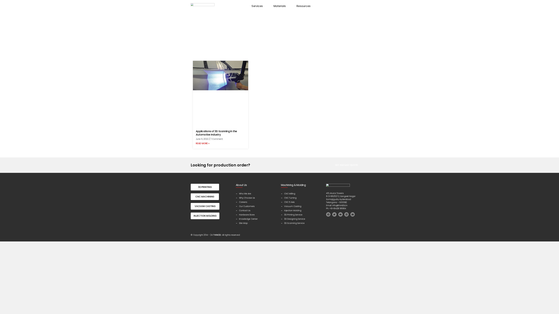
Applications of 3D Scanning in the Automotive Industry (216, 132)
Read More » (202, 143)
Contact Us (354, 6)
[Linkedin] (346, 214)
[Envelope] (352, 214)
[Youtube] (340, 214)
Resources (304, 6)
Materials (280, 6)
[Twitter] (334, 214)
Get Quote (331, 6)
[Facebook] (328, 214)
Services (257, 6)
